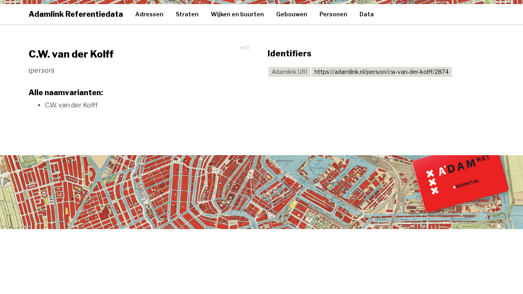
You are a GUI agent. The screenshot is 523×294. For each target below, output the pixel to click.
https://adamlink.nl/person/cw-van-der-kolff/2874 (382, 71)
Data (367, 14)
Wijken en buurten (237, 14)
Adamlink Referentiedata (76, 14)
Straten (187, 14)
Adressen (149, 14)
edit (245, 47)
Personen (333, 14)
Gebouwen (291, 14)
